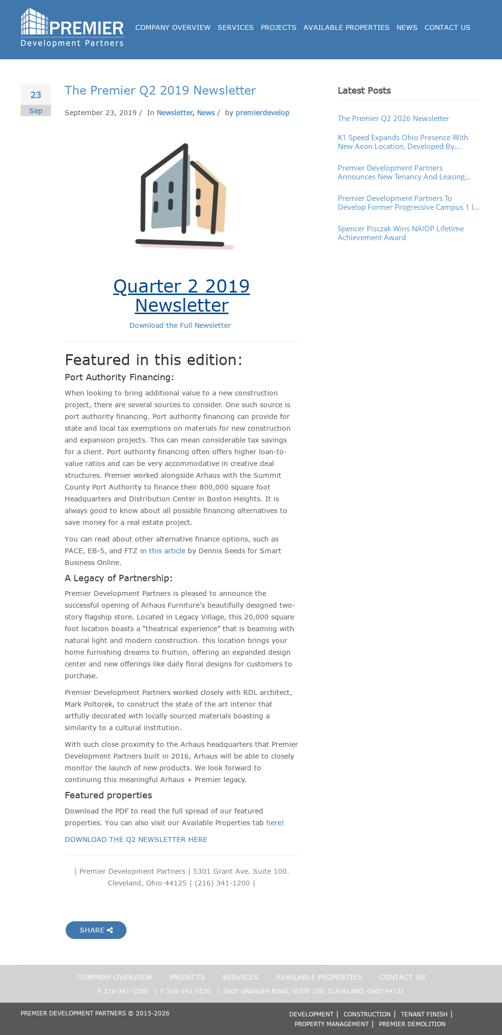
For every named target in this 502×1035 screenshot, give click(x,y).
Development (311, 1013)
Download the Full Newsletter (181, 325)
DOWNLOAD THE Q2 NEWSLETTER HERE (136, 839)
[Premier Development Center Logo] (72, 12)
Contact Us (448, 27)
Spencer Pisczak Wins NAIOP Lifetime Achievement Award (401, 233)
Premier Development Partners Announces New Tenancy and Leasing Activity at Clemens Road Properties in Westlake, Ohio (402, 172)
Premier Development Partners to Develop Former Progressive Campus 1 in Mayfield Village (408, 202)
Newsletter (175, 112)
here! (275, 822)
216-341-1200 (126, 990)
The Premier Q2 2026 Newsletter (393, 118)
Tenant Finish (424, 1013)
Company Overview (173, 27)
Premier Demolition (412, 1023)
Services (236, 27)
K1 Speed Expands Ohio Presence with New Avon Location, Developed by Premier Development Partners (403, 141)
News (407, 27)
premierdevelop (263, 112)
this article (167, 550)
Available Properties (346, 27)
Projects (279, 27)
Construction (367, 1013)
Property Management (332, 1023)
